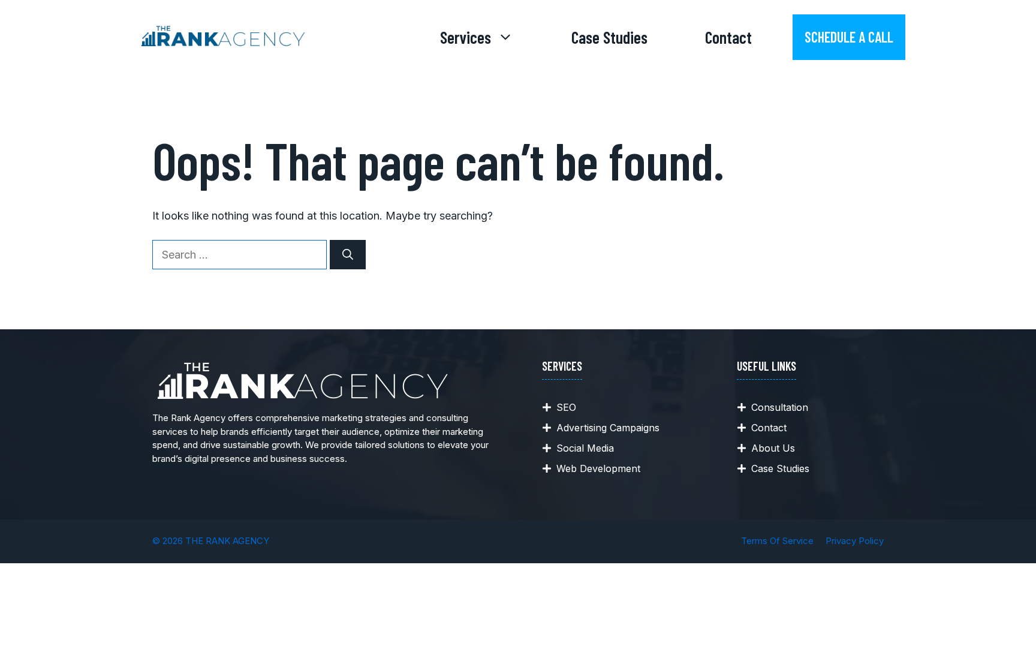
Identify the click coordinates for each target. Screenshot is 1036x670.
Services (465, 37)
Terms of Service (777, 540)
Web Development (598, 468)
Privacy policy (855, 540)
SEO (566, 407)
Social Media (585, 448)
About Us (773, 448)
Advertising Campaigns (607, 428)
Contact (728, 37)
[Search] (348, 254)
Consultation (779, 407)
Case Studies (609, 37)
